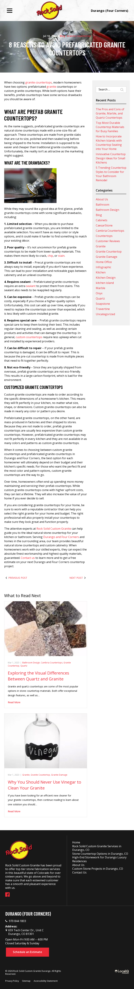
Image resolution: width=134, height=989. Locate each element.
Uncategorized (105, 314)
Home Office (104, 262)
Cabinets (101, 220)
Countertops (104, 236)
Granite (26, 774)
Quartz (23, 665)
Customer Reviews (108, 241)
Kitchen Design (106, 278)
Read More (14, 702)
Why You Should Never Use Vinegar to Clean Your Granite (44, 785)
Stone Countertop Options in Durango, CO (100, 854)
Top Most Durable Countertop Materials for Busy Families (110, 127)
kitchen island (105, 283)
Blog (62, 36)
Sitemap (26, 980)
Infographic (103, 267)
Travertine (103, 309)
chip (50, 256)
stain (61, 256)
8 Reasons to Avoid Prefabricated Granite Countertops (67, 49)
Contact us (28, 558)
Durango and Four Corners (61, 537)
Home (76, 842)
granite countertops (38, 82)
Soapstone (103, 304)
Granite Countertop (79, 36)
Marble (100, 288)
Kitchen (101, 272)
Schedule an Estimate (27, 952)
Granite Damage (59, 774)
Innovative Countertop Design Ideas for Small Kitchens (111, 158)
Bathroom (102, 204)
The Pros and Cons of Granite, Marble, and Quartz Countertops (110, 113)
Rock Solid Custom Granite (53, 529)
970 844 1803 (17, 921)
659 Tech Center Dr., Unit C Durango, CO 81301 (26, 932)
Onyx (99, 293)
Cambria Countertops (51, 662)
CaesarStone (104, 225)
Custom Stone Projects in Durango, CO (97, 869)
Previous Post (17, 577)
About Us (102, 199)
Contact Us (79, 872)
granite (51, 87)
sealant (31, 286)
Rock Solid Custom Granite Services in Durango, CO (96, 848)
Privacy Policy (12, 980)
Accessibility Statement (46, 980)
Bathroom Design (31, 662)
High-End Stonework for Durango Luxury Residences (99, 859)
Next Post (76, 577)
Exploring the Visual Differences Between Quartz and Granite (38, 676)
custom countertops (29, 337)
